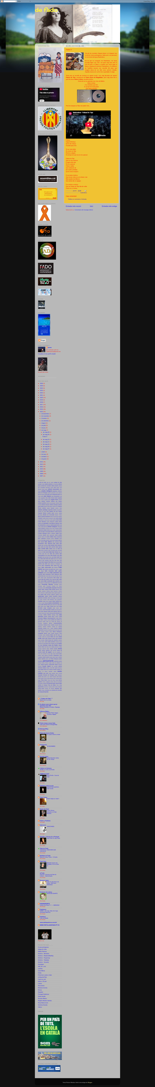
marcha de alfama (48, 630)
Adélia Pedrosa (42, 951)
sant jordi (45, 673)
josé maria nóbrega (48, 613)
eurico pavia (52, 540)
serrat (39, 676)
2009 (41, 471)
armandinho (59, 509)
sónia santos (41, 678)
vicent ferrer (41, 688)
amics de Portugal (42, 492)
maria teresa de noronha (51, 640)
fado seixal (46, 576)
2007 (41, 476)
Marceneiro (41, 985)
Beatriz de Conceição (49, 514)
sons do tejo (47, 678)
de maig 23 (46, 439)
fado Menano (55, 567)
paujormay (56, 655)
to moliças (44, 685)
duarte (44, 535)
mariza (57, 641)
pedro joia (48, 658)
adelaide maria (41, 484)
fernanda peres (58, 584)
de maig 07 (46, 449)
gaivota (56, 592)
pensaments (48, 661)
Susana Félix (53, 678)
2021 (41, 395)
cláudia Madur (59, 530)
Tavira (57, 680)
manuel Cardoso (47, 626)
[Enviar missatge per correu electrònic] (85, 190)
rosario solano (56, 669)
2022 (41, 392)
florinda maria (50, 591)
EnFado (57, 538)
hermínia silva (46, 598)
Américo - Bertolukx (43, 953)
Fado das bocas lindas (47, 733)
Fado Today (43, 797)
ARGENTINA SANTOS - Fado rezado (53, 787)
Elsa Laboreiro (42, 538)
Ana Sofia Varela (50, 498)
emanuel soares (50, 538)
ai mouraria (55, 484)
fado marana (56, 562)
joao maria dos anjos (55, 604)
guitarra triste (59, 594)
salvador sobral (52, 671)
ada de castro (50, 482)
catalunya (48, 525)
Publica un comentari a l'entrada (77, 199)
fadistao (60, 540)
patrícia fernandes (48, 655)
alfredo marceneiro (53, 489)
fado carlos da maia (43, 547)
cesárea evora (48, 528)
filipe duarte (52, 589)
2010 (41, 469)
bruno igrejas (59, 516)
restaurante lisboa (53, 664)
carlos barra (47, 519)
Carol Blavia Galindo (54, 523)
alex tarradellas (41, 487)
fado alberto (48, 541)
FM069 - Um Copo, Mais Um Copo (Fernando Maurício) (49, 911)
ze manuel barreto (43, 692)
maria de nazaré (46, 636)
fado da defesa (44, 550)
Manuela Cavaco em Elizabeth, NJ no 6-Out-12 (53, 864)
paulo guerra (46, 657)
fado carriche (52, 547)
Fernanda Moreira (47, 584)
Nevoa (40, 990)
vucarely (47, 690)
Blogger (90, 1082)
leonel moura (47, 616)
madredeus (83, 192)
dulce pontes (58, 535)
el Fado (42, 873)
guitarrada (41, 596)
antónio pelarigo (54, 504)
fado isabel (57, 557)
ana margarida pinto (55, 494)
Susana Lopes (44, 880)
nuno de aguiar (47, 652)
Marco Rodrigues (57, 631)
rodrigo (44, 668)
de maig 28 (46, 432)
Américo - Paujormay (44, 958)
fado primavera (54, 572)
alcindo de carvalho (46, 485)
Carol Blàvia (41, 970)
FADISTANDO (50, 826)
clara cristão (52, 530)
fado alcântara (55, 541)
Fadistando (43, 745)
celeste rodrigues (52, 526)
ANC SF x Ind (42, 966)
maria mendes (41, 640)
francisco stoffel (44, 592)
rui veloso (44, 671)
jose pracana (56, 613)
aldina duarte (54, 485)
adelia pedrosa (48, 484)
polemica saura (58, 661)
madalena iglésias (47, 623)
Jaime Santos (55, 601)
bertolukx (47, 516)
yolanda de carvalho (57, 690)
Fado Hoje (43, 861)
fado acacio (41, 541)
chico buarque (55, 528)
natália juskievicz (55, 646)
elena (51, 536)
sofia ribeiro (59, 676)
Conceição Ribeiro (49, 531)
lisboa (45, 618)
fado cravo (49, 548)
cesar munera (41, 528)
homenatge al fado (55, 597)
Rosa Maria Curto (43, 1002)
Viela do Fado (44, 848)
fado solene (41, 577)
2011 (41, 466)
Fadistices (43, 909)
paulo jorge (52, 657)
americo (55, 491)
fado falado (47, 555)
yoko (50, 690)
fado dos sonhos (54, 553)
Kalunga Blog (55, 614)
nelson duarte (53, 648)
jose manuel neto (55, 611)
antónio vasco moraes (48, 508)
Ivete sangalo (49, 601)
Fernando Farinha (42, 587)
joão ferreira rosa (45, 604)
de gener (44, 459)
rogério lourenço (58, 667)
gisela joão (43, 594)
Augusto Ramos (42, 513)
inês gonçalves (58, 599)
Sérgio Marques (58, 675)
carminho (45, 523)
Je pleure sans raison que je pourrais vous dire (48, 705)
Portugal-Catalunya (43, 994)
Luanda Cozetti (47, 619)
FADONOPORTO (45, 903)
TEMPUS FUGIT (44, 774)
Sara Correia (59, 673)
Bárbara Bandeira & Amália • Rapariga (50, 707)
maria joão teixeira (57, 638)
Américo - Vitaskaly (43, 960)
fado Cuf (55, 548)
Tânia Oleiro (44, 680)
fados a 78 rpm (42, 981)
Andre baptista (58, 498)
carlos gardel (53, 519)
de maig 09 (46, 446)
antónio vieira (58, 508)
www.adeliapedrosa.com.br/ (48, 922)
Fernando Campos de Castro (54, 586)
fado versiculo (48, 581)
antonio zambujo (43, 509)
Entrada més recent (73, 206)
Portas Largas (48, 662)
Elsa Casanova (58, 536)
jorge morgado (48, 608)
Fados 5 (45, 436)
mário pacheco (51, 641)
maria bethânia (46, 635)
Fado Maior (51, 562)
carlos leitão (59, 520)
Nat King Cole (48, 646)
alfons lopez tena (58, 487)
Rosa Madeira (50, 669)
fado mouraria (49, 571)
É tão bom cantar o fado (45, 975)
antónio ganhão (42, 503)
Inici (91, 206)
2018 (41, 402)
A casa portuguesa (43, 947)
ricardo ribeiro (46, 666)
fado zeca (50, 582)
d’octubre (44, 418)
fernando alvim (41, 586)
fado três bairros (45, 579)
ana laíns (47, 494)
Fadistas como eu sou (47, 785)
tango (39, 680)
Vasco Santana (58, 686)
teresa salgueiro (46, 681)
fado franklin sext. (55, 555)
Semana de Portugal (48, 675)
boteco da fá (53, 516)
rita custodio (54, 666)
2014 (41, 411)
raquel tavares (44, 664)
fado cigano (59, 547)
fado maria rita (55, 565)
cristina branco (58, 531)
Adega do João (42, 949)
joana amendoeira (54, 603)
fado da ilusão (58, 550)
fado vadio (59, 579)
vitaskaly (57, 688)
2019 (41, 400)
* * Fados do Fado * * (46, 698)
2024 (41, 388)
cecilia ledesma (43, 526)
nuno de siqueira (56, 652)
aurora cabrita (58, 513)
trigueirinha (41, 686)
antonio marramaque (51, 503)
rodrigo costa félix (50, 667)
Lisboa (40, 983)
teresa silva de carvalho (56, 681)
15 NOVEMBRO (51, 746)
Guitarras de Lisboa (46, 892)
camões (40, 968)
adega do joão (58, 482)
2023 (41, 390)
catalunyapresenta (54, 525)
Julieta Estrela (47, 614)
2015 (41, 409)
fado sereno (59, 576)
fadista (56, 540)
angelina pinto (47, 499)
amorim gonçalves (52, 492)
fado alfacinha (48, 543)
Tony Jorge (59, 685)
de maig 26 (46, 434)
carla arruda (59, 518)
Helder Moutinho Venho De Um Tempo (53, 758)
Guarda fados (44, 756)
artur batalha (50, 511)
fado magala (45, 562)
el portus (47, 536)
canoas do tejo (52, 518)
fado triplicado (53, 579)
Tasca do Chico (51, 680)
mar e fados (50, 628)
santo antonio (52, 673)
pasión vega (41, 655)
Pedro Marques (54, 658)
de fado (46, 10)
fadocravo (55, 582)
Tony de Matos (52, 685)
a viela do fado (42, 482)
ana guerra (42, 494)
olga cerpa (53, 653)
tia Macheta (49, 683)
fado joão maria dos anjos (47, 558)
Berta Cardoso (41, 516)
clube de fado (41, 531)
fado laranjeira (45, 560)
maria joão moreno (47, 638)
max (41, 645)
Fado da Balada (44, 918)
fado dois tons (45, 553)
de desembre (45, 413)
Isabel (44, 601)
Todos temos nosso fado (47, 723)
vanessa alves (52, 686)
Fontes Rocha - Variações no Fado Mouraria (52, 812)
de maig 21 (46, 442)
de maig (43, 430)
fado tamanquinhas (48, 577)
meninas (45, 645)
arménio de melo (42, 511)
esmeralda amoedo (45, 540)
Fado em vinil (42, 979)
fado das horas (53, 552)
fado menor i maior (57, 569)
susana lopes (59, 678)
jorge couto (56, 606)
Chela (39, 973)
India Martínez (50, 599)
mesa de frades (53, 645)
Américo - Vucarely (43, 962)
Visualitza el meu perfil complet (47, 354)
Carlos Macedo (42, 521)
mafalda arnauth (54, 624)
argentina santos (52, 509)
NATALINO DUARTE (52, 893)
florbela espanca (42, 591)
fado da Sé (40, 552)
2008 (41, 473)
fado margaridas (46, 565)
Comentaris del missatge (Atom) (84, 210)
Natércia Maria (45, 648)
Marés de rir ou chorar (45, 700)
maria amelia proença (53, 633)
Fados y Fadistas (45, 820)
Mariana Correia (42, 987)
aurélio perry (50, 513)
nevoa (60, 648)
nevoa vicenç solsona (44, 650)
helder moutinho (53, 596)
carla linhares (41, 519)
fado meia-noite (46, 567)
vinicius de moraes (49, 688)
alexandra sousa (49, 487)
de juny (43, 427)
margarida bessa (42, 633)
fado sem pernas (52, 576)
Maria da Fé (53, 635)
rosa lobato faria (42, 669)
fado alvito (56, 543)
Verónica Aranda (42, 1005)
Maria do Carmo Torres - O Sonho (48, 857)
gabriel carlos (51, 592)
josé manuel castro (46, 611)
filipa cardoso (45, 589)
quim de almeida (56, 662)
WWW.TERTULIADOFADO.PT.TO (49, 925)
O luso (48, 653)
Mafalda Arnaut (47, 624)
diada (57, 533)
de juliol (43, 425)
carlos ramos (58, 521)
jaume (50, 347)
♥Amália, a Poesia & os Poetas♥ (49, 836)
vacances (46, 686)
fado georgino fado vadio (48, 557)
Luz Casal (51, 621)
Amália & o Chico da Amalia (47, 769)
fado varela (41, 581)
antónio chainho (45, 501)
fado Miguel (41, 571)
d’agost (43, 423)
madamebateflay (58, 623)
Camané (40, 518)
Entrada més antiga (109, 206)
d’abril (43, 452)
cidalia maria (46, 530)
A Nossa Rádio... (45, 711)
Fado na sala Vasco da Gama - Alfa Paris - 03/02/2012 (53, 883)
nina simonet (53, 650)
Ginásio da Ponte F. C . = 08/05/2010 (49, 905)
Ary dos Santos (58, 511)
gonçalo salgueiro (51, 594)
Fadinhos (43, 916)
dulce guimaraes (50, 535)
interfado (40, 601)
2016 (41, 407)
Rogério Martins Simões (45, 1000)
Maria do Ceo (54, 636)
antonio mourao (45, 504)
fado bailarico (58, 545)
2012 (41, 464)
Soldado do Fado (45, 855)
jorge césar (43, 606)
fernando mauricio (51, 587)
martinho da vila (54, 643)
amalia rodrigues (46, 491)
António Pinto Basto (48, 506)
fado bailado (51, 545)
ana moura (47, 496)
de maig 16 (46, 444)
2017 (41, 404)
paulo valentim (58, 657)
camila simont (46, 518)
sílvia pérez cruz (45, 676)
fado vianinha (56, 581)
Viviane (43, 690)
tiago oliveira (56, 683)
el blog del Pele (42, 977)
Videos (40, 1007)
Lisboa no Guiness (46, 768)
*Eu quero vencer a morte (53, 734)
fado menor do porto (48, 569)
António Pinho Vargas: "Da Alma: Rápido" (52, 713)
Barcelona (40, 514)
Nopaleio (40, 992)
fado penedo (47, 572)
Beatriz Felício (58, 514)
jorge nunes (56, 608)
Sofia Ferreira (53, 676)
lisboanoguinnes (51, 618)
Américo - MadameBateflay (45, 955)
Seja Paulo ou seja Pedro (53, 838)
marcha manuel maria (46, 631)
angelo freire (54, 499)
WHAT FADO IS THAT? (53, 798)
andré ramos (41, 499)
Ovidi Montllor (59, 653)
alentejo (60, 485)
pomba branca (41, 662)
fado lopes (56, 560)
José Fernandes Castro (48, 609)
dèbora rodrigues (51, 533)
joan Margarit (45, 603)
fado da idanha (51, 550)
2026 (41, 383)
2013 (41, 462)
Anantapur (41, 964)
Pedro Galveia (41, 658)
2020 (41, 397)
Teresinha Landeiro (42, 683)
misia (43, 647)
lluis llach (40, 619)
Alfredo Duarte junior (42, 489)
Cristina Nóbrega (42, 533)
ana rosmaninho (55, 496)
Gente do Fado (44, 809)
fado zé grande (44, 582)
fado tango (56, 577)
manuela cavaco (42, 628)
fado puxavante (47, 574)
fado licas (51, 560)
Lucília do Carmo (55, 619)
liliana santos (55, 616)
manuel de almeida (57, 626)
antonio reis (55, 506)
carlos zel (40, 523)
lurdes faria (45, 621)
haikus (46, 596)
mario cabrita (44, 641)
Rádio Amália (41, 996)
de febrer (44, 456)
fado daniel (46, 552)
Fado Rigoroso (55, 574)
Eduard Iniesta (41, 536)
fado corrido (41, 548)
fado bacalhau (45, 545)
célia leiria (60, 526)
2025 (41, 385)
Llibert (57, 618)
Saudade (40, 675)
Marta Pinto (48, 643)
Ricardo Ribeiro (42, 998)
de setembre (45, 420)
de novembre (45, 416)
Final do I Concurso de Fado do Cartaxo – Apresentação (48, 875)
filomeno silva (59, 589)
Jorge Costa (50, 606)
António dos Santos (56, 501)
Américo (60, 491)
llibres (60, 618)
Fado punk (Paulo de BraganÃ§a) (48, 724)
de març (43, 454)
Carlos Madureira (50, 521)
